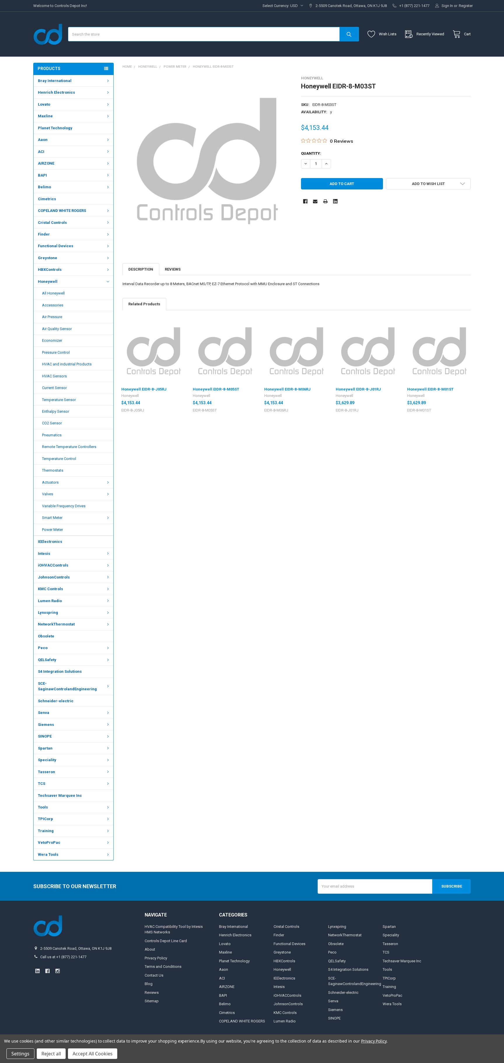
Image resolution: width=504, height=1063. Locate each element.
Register (466, 6)
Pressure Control (56, 352)
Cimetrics (47, 199)
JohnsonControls (54, 577)
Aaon (43, 139)
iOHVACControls (53, 565)
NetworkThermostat (56, 624)
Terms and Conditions (163, 966)
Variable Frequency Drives (63, 506)
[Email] (315, 201)
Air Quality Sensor (57, 329)
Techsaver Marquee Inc (60, 795)
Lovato (44, 104)
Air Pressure (52, 317)
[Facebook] (305, 201)
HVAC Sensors (54, 376)
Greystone (47, 258)
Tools (43, 807)
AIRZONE (46, 163)
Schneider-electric (56, 701)
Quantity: (311, 153)
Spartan (45, 748)
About (150, 949)
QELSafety (47, 660)
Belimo (44, 187)
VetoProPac (49, 842)
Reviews (173, 269)
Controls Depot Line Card (166, 941)
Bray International (54, 81)
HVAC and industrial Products (67, 364)
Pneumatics (52, 435)
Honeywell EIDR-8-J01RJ (358, 389)
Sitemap (152, 1001)
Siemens (46, 724)
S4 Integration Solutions (60, 671)
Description (140, 269)
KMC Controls (50, 589)
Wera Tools (48, 854)
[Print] (325, 201)
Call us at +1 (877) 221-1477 (63, 957)
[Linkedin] (335, 201)
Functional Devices (55, 246)
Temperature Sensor (59, 400)
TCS (41, 783)
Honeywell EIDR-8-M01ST (430, 389)
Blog (149, 984)
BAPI (42, 175)
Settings (20, 1053)
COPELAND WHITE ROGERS (62, 210)
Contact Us (154, 975)
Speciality (47, 760)
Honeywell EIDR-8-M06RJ (287, 389)
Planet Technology (55, 128)
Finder (44, 234)
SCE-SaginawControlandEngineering (67, 686)
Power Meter (52, 529)
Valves (47, 494)
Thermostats (52, 470)
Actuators (50, 482)
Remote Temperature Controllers (69, 447)
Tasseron (46, 772)
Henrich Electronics (56, 92)
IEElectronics (50, 541)
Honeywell (47, 281)
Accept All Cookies (93, 1053)
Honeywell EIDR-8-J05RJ (144, 389)
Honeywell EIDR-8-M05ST (216, 389)
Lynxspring (48, 612)
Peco (43, 648)
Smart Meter (52, 517)
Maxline (45, 116)
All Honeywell (53, 293)
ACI (41, 151)
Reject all (51, 1053)
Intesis (44, 553)
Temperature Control (59, 458)
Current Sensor (54, 388)
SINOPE (45, 736)
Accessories (52, 305)
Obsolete (46, 636)
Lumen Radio (50, 601)
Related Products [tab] (144, 304)
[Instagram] (57, 971)
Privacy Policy (156, 958)
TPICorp (45, 819)
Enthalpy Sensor (55, 411)
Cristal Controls (52, 222)
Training (46, 831)
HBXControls (50, 269)
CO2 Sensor (52, 423)
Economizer (52, 340)
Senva (43, 712)
